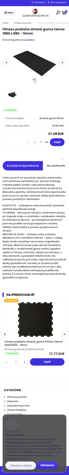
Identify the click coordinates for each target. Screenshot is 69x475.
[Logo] (35, 13)
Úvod (5, 23)
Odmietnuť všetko (21, 465)
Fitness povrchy (22, 23)
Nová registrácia (58, 2)
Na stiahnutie (56, 166)
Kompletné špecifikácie (23, 166)
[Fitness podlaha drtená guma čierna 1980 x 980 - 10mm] (34, 62)
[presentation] (7, 62)
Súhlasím (47, 465)
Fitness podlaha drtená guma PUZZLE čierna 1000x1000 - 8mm (33, 343)
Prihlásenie (40, 2)
